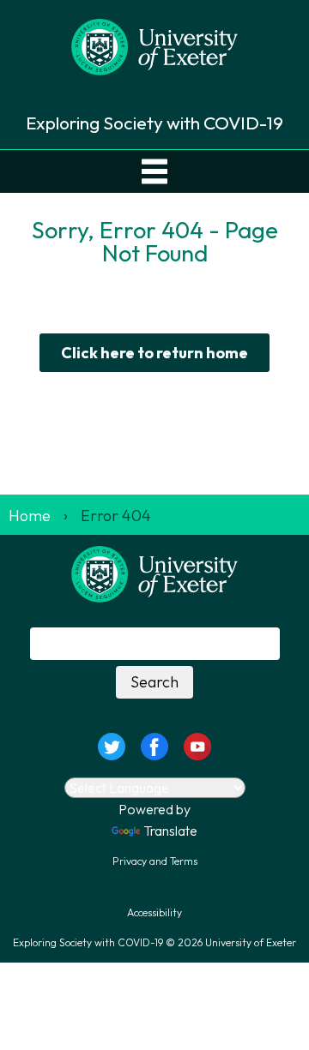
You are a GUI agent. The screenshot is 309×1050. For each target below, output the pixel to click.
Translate (170, 830)
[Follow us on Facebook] (154, 744)
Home (30, 515)
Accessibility (154, 912)
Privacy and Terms (154, 861)
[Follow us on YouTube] (197, 744)
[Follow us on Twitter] (110, 744)
